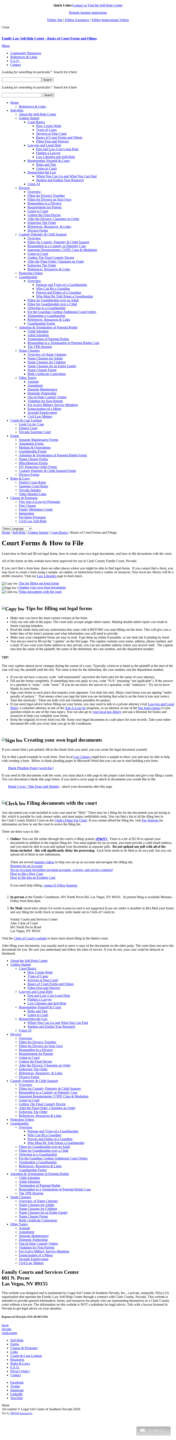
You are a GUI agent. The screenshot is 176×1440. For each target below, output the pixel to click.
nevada (6, 1329)
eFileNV (102, 839)
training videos (44, 862)
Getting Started (38, 532)
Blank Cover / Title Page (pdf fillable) (33, 786)
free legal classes (149, 708)
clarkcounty (10, 1333)
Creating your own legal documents (41, 587)
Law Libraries (47, 576)
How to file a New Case (26, 874)
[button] (153, 1438)
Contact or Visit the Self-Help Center (98, 5)
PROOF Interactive (21, 1413)
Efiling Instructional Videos (110, 20)
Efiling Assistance (77, 20)
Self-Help (19, 532)
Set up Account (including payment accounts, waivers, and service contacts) (61, 870)
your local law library (107, 712)
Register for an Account (26, 866)
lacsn (5, 1325)
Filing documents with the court (40, 592)
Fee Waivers (150, 820)
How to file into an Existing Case (32, 877)
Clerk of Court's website (30, 938)
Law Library (82, 757)
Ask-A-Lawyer (75, 708)
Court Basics (59, 532)
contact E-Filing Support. (61, 885)
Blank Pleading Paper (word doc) (30, 768)
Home (6, 532)
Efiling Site (54, 20)
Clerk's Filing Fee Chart (71, 820)
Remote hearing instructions (88, 12)
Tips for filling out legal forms (39, 583)
